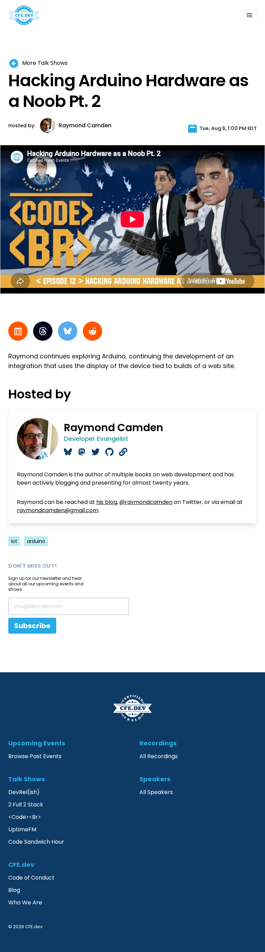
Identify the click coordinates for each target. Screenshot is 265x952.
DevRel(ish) (24, 792)
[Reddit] (92, 331)
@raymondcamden (146, 502)
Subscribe (32, 626)
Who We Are (25, 902)
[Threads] (42, 331)
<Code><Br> (24, 817)
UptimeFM (22, 829)
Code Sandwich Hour (36, 842)
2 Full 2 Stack (25, 805)
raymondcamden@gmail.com (57, 510)
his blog (106, 502)
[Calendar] (18, 331)
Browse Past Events (34, 756)
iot (14, 541)
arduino (36, 541)
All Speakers (156, 792)
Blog (14, 890)
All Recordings (158, 756)
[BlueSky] (67, 331)
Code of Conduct (31, 878)
